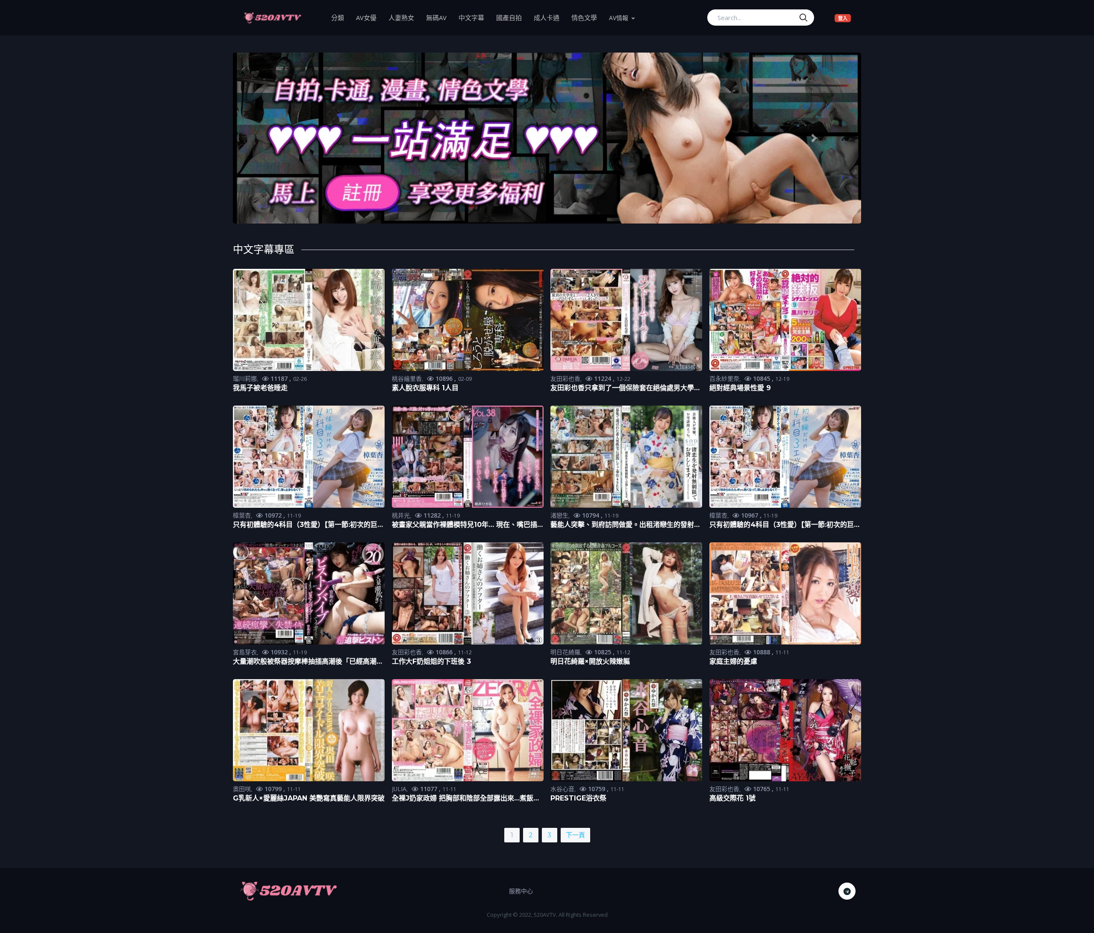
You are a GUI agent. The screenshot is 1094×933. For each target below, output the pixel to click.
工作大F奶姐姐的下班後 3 (431, 661)
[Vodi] (272, 17)
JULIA (399, 789)
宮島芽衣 (245, 652)
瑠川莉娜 (245, 378)
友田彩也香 (565, 378)
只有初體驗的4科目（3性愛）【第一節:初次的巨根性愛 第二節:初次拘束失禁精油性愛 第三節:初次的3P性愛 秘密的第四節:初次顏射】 (308, 525)
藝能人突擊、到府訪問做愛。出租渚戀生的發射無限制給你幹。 (625, 525)
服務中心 (521, 891)
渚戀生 (559, 515)
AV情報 (618, 18)
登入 (844, 18)
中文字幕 (474, 17)
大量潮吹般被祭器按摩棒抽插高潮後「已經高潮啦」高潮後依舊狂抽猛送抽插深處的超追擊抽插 (304, 661)
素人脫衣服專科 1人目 (425, 388)
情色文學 (587, 17)
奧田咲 (242, 789)
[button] (280, 138)
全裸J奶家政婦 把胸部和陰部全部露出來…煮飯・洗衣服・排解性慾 (466, 798)
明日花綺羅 (565, 652)
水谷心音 (562, 789)
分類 (340, 17)
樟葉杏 (242, 515)
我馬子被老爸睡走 (260, 388)
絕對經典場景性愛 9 (740, 388)
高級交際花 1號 (732, 798)
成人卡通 (549, 17)
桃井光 (401, 515)
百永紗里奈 (724, 378)
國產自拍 (512, 17)
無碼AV (439, 17)
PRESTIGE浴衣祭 (578, 798)
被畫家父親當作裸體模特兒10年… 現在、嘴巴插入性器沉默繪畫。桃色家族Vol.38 (464, 525)
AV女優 (369, 17)
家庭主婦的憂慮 (733, 661)
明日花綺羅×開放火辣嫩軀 (590, 661)
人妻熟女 (404, 17)
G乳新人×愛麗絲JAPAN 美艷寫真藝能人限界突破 (309, 798)
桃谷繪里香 (407, 378)
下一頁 (575, 835)
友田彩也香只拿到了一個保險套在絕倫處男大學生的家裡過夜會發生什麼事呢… (625, 388)
